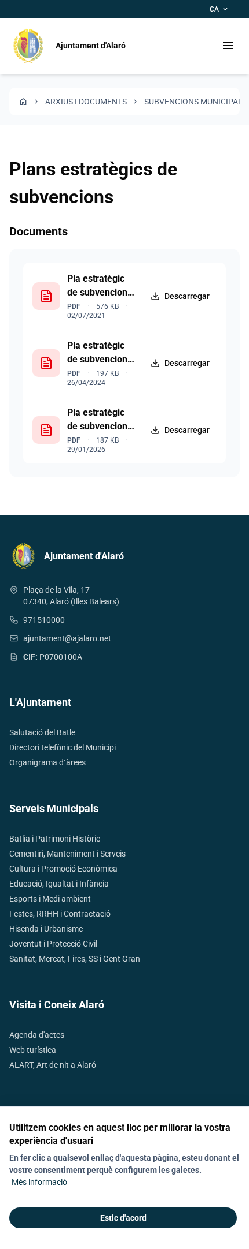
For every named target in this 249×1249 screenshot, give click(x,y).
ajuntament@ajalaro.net (67, 638)
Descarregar (187, 296)
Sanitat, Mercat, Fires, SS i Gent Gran (74, 958)
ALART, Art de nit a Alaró (52, 1064)
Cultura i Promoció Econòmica (63, 868)
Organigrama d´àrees (47, 762)
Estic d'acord (123, 1217)
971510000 (44, 619)
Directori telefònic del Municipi (62, 747)
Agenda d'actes (36, 1034)
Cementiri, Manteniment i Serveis (67, 853)
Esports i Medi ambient (50, 898)
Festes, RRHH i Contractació (60, 913)
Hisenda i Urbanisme (46, 928)
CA (219, 9)
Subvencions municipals (195, 101)
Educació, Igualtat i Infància (59, 883)
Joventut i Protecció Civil (53, 943)
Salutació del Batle (42, 732)
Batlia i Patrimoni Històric (54, 838)
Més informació (39, 1182)
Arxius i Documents (86, 101)
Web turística (32, 1049)
